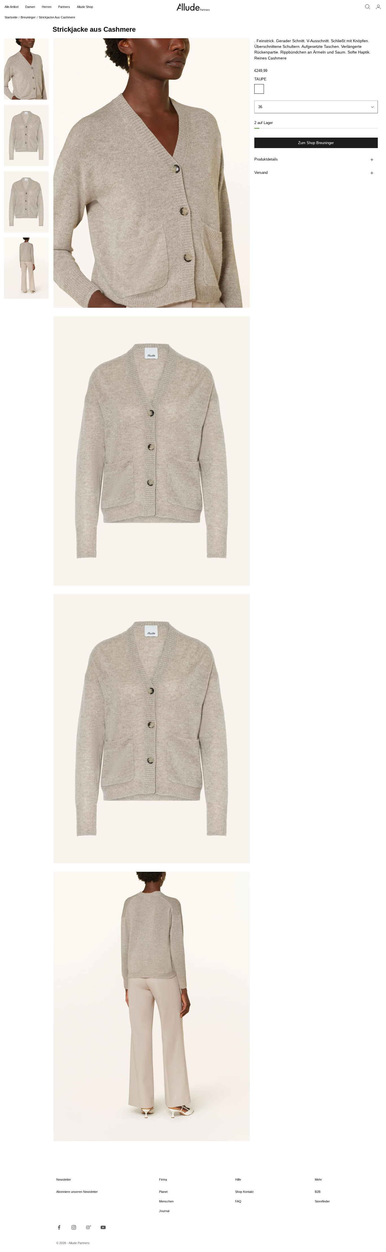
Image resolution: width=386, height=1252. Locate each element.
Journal (164, 1211)
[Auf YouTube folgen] (103, 1227)
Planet (163, 1191)
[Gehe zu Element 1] (26, 69)
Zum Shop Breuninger (316, 143)
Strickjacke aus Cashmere (57, 17)
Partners (64, 6)
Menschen (166, 1201)
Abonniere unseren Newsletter (77, 1191)
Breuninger (28, 17)
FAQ (238, 1201)
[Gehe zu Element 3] (26, 202)
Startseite (11, 17)
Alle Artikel (11, 6)
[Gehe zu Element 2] (26, 135)
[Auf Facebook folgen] (59, 1227)
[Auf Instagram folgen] (74, 1227)
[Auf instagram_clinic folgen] (88, 1227)
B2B (317, 1191)
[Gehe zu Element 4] (26, 268)
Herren (46, 6)
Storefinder (322, 1201)
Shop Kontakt (244, 1191)
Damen (30, 6)
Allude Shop (85, 6)
